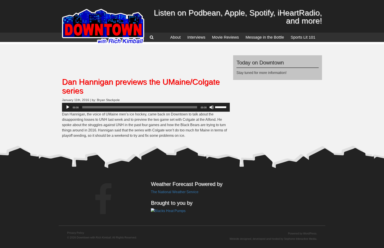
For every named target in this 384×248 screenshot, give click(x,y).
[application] (146, 107)
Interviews (196, 37)
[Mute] (211, 107)
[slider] (221, 107)
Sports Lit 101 (303, 37)
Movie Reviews (225, 37)
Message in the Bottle (265, 37)
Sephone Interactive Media (300, 238)
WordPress (309, 233)
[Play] (68, 107)
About (175, 37)
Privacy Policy (75, 232)
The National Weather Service (174, 192)
